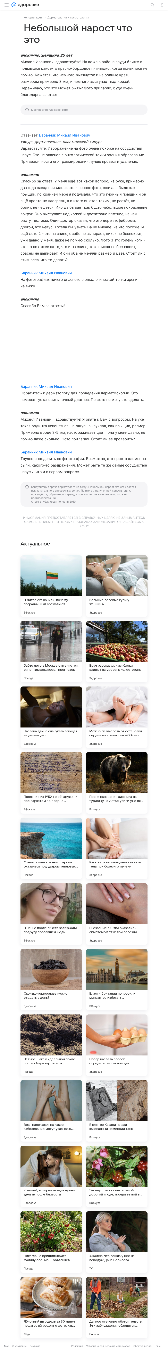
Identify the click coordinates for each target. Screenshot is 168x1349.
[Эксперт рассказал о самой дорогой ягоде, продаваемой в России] (117, 1176)
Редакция (77, 1346)
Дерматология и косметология (68, 17)
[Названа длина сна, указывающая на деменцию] (51, 717)
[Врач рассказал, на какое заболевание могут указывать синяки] (51, 1111)
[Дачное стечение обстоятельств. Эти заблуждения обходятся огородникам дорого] (117, 1307)
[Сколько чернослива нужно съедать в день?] (51, 979)
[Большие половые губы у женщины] (117, 586)
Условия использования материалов (108, 1346)
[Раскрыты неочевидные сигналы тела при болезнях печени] (117, 848)
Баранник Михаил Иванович (64, 135)
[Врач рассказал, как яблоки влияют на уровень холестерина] (117, 651)
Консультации (33, 17)
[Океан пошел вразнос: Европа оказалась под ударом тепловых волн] (51, 848)
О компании (19, 1346)
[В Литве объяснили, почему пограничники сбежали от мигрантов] (51, 586)
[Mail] (13, 5)
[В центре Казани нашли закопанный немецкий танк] (117, 1111)
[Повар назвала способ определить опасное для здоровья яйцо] (117, 1045)
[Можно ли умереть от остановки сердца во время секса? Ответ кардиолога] (117, 717)
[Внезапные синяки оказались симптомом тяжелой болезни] (117, 914)
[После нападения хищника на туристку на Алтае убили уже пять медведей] (117, 783)
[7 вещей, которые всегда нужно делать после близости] (51, 1176)
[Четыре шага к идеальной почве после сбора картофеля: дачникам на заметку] (51, 1045)
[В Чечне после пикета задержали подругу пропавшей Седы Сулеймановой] (51, 914)
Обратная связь (142, 1346)
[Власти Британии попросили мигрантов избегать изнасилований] (117, 979)
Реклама (35, 1346)
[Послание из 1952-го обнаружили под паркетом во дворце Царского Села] (51, 783)
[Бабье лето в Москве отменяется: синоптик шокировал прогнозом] (51, 651)
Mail (6, 1346)
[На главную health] (27, 5)
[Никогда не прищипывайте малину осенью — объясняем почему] (51, 1242)
